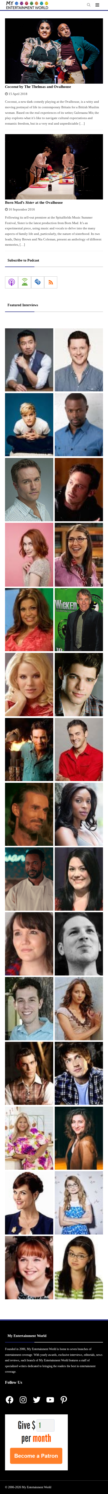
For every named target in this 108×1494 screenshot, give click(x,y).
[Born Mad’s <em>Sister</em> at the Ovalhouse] (54, 166)
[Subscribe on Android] (24, 282)
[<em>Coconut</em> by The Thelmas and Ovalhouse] (54, 51)
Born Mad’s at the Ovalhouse (34, 202)
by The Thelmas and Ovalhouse (38, 87)
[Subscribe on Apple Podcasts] (11, 282)
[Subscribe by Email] (37, 282)
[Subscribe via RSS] (50, 282)
